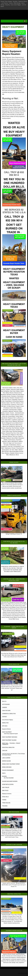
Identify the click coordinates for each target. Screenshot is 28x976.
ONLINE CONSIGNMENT (8, 770)
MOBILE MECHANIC (7, 767)
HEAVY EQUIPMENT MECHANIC (9, 737)
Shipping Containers (6, 793)
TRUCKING (4, 806)
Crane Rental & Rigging (7, 719)
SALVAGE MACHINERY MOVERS (9, 781)
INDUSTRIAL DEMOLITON (8, 747)
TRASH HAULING (6, 802)
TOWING (4, 799)
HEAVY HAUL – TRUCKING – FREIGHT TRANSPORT (11, 743)
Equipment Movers (6, 729)
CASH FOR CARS (6, 710)
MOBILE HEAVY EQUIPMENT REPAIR (11, 764)
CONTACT (4, 716)
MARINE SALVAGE (6, 761)
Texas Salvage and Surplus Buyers (14, 14)
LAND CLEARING (6, 758)
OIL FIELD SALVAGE (8, 778)
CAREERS (4, 707)
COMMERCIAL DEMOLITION (9, 713)
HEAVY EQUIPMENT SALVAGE (9, 740)
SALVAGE (4, 776)
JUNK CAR (4, 750)
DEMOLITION (5, 722)
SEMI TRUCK (5, 790)
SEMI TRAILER (5, 787)
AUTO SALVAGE (6, 704)
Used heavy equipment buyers (11, 733)
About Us (4, 701)
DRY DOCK (4, 726)
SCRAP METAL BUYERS (7, 784)
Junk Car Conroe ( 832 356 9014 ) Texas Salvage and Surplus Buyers (13, 754)
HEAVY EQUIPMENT (7, 732)
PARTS (3, 773)
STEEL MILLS (5, 796)
